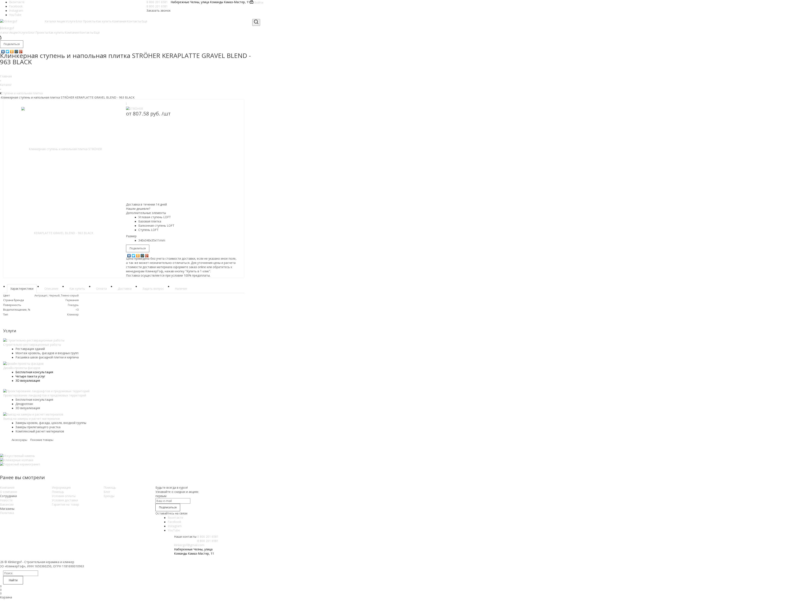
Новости (6, 500)
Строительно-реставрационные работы (32, 345)
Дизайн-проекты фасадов (21, 368)
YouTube (15, 15)
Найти (13, 580)
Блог (107, 492)
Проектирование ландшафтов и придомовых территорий (44, 395)
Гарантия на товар (65, 504)
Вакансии (7, 504)
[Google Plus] (21, 50)
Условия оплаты (63, 496)
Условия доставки (65, 500)
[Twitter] (7, 50)
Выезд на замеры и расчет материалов (31, 419)
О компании (8, 492)
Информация (61, 487)
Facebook (16, 6)
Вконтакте (17, 2)
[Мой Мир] (16, 50)
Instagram (16, 10)
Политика (7, 513)
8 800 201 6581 (157, 2)
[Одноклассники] (12, 50)
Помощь (58, 492)
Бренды (109, 496)
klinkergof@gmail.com (189, 545)
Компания (7, 487)
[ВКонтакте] (3, 50)
